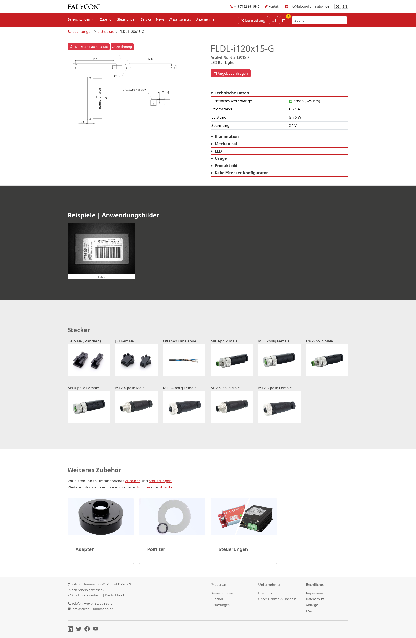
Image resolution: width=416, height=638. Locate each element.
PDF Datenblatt (90, 47)
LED (218, 151)
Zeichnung (123, 47)
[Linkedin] (71, 629)
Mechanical (226, 143)
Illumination (227, 136)
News (160, 19)
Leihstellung (254, 20)
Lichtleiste (106, 31)
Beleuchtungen (80, 31)
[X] (80, 629)
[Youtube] (97, 629)
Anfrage (312, 605)
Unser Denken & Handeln (277, 599)
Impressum (314, 593)
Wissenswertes (180, 19)
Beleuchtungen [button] (79, 19)
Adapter (166, 487)
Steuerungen (126, 19)
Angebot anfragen (232, 73)
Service (146, 19)
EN (345, 6)
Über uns (265, 593)
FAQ (309, 610)
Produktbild (226, 165)
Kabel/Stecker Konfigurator (241, 172)
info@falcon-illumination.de (309, 6)
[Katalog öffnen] (273, 20)
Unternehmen (205, 19)
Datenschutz (315, 599)
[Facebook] (88, 629)
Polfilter (143, 487)
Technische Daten (232, 92)
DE (338, 6)
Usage (221, 158)
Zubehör (106, 19)
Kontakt (274, 6)
